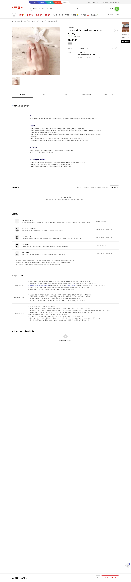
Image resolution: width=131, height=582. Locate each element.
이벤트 (67, 15)
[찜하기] (98, 577)
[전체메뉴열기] (14, 15)
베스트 (55, 15)
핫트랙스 (35, 9)
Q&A (65, 95)
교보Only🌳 (95, 15)
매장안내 (112, 2)
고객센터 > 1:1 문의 (71, 285)
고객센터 (117, 2)
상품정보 (22, 95)
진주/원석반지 (51, 21)
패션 (25, 21)
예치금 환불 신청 (125, 41)
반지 (43, 21)
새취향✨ (22, 15)
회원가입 (90, 2)
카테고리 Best (108, 95)
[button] (116, 30)
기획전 (123, 37)
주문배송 (106, 2)
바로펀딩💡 (74, 15)
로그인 (94, 2)
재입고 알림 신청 (111, 578)
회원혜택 (99, 2)
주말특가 (47, 15)
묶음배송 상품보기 (97, 57)
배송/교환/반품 (86, 95)
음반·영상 (30, 15)
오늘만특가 (39, 15)
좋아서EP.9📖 (84, 15)
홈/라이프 (17, 21)
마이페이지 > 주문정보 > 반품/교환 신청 (38, 285)
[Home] (12, 21)
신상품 (61, 15)
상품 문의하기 (114, 187)
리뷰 (44, 95)
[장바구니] (111, 8)
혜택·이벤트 (124, 34)
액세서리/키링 (34, 21)
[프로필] (117, 9)
